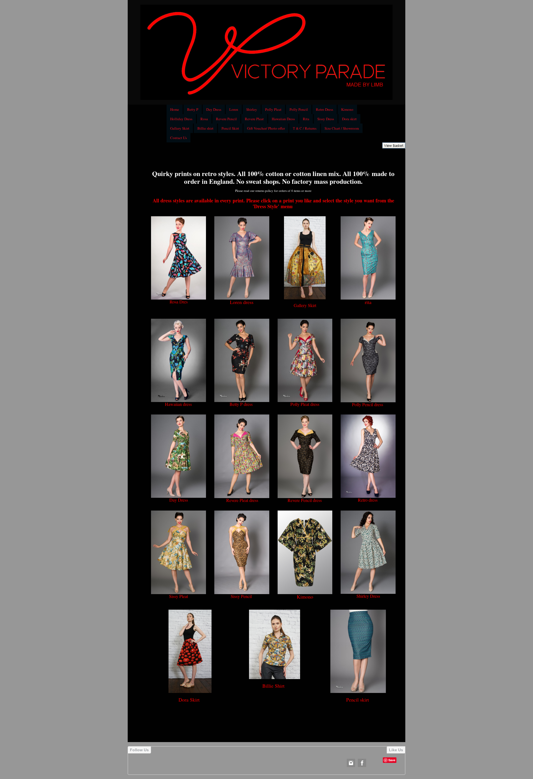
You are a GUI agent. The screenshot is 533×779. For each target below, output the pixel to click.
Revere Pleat (254, 118)
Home (174, 109)
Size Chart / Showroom (342, 128)
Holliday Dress (181, 118)
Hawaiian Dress (283, 118)
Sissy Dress (325, 118)
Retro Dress (324, 109)
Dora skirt (349, 118)
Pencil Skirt (230, 128)
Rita (306, 118)
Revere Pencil (226, 118)
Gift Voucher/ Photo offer (266, 128)
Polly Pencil (299, 109)
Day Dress (213, 109)
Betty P (192, 109)
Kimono (347, 109)
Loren (233, 109)
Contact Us (178, 137)
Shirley (251, 109)
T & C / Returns (304, 128)
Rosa (204, 118)
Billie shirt (205, 128)
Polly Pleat (273, 109)
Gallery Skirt (179, 128)
